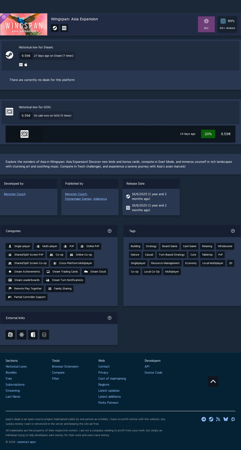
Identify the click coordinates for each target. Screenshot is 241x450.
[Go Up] (213, 382)
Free (9, 378)
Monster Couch (15, 194)
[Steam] (211, 419)
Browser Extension (65, 366)
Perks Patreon (108, 402)
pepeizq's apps (27, 441)
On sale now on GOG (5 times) (52, 115)
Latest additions (109, 396)
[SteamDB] (10, 334)
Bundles (11, 372)
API (147, 366)
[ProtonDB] (21, 334)
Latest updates (109, 390)
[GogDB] (44, 334)
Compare (58, 372)
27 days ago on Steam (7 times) (53, 55)
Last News (13, 396)
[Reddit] (233, 419)
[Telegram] (203, 419)
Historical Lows (16, 366)
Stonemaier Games (78, 199)
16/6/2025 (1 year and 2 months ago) (149, 196)
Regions (103, 384)
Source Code (153, 372)
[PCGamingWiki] (33, 334)
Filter (55, 378)
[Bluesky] (225, 419)
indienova (100, 199)
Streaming (13, 390)
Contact (104, 366)
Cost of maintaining (112, 378)
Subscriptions (15, 384)
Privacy (103, 372)
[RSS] (218, 419)
